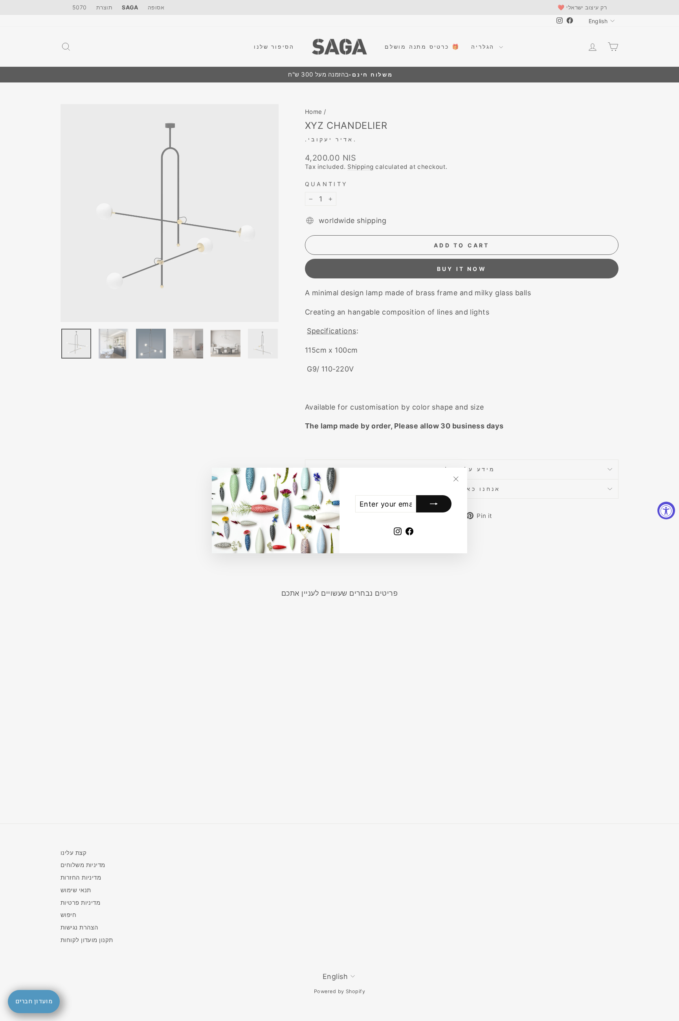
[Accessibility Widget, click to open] (666, 511)
